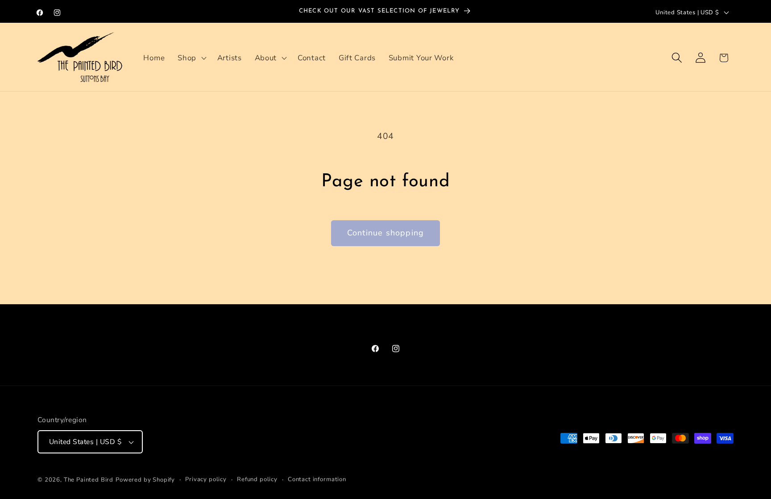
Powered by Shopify (145, 480)
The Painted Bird (88, 480)
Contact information (317, 479)
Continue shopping (385, 232)
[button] (191, 57)
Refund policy (257, 479)
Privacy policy (206, 479)
